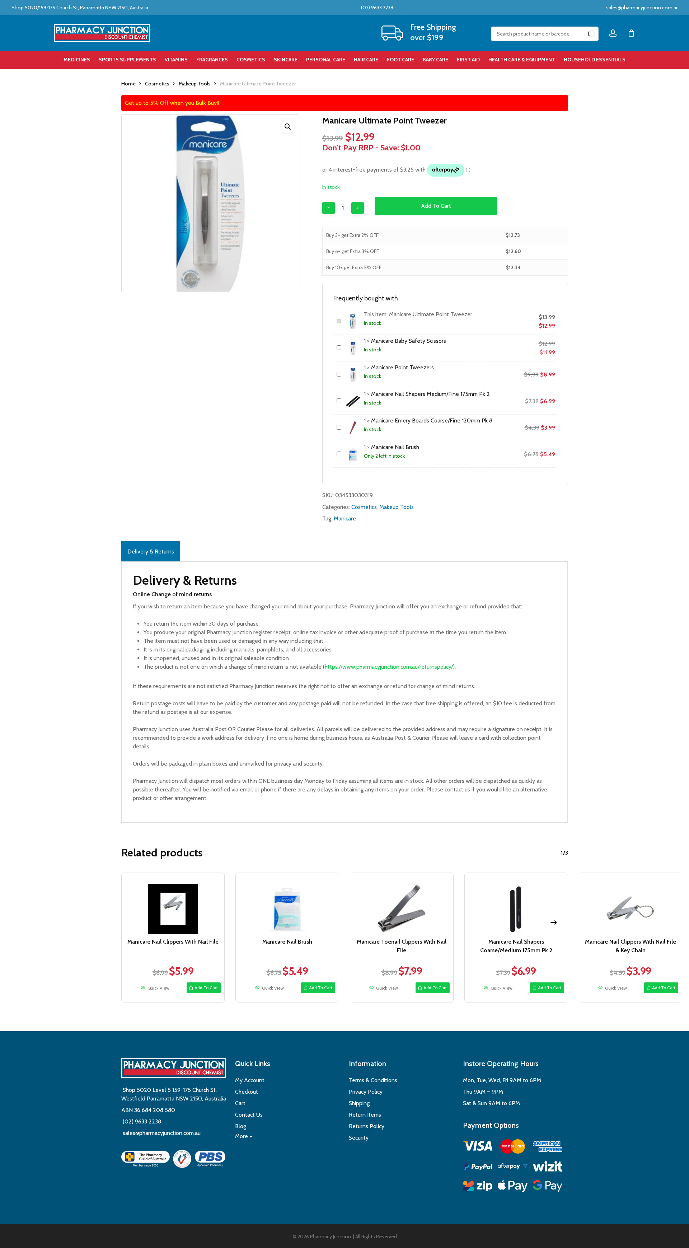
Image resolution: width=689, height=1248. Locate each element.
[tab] (150, 551)
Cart (240, 1103)
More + (243, 1136)
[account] (613, 33)
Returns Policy (366, 1126)
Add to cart (436, 205)
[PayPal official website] (478, 1167)
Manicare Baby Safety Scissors (408, 340)
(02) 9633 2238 (376, 7)
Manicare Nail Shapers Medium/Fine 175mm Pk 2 (430, 394)
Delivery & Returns (150, 551)
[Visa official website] (478, 1147)
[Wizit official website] (548, 1167)
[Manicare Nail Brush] (287, 903)
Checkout (246, 1091)
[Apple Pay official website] (513, 1187)
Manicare (345, 518)
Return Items (365, 1114)
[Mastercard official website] (513, 1147)
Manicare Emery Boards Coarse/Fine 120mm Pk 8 (431, 420)
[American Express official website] (548, 1147)
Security (359, 1137)
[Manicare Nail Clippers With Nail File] (173, 903)
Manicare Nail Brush (395, 447)
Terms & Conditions (373, 1080)
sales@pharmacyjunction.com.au (642, 7)
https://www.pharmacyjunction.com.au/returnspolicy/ (389, 666)
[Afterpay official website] (513, 1167)
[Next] (554, 922)
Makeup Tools (195, 83)
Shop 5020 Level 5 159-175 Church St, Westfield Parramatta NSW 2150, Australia (173, 1094)
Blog (240, 1126)
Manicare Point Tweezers (402, 367)
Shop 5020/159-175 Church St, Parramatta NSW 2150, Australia (79, 7)
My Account (249, 1080)
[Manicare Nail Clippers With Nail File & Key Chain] (630, 903)
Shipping (359, 1103)
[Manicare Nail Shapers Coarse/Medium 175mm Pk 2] (516, 903)
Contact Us (249, 1114)
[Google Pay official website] (548, 1187)
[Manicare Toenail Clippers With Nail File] (401, 903)
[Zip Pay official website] (478, 1187)
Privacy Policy (366, 1091)
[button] (287, 126)
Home (128, 83)
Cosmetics (157, 83)
